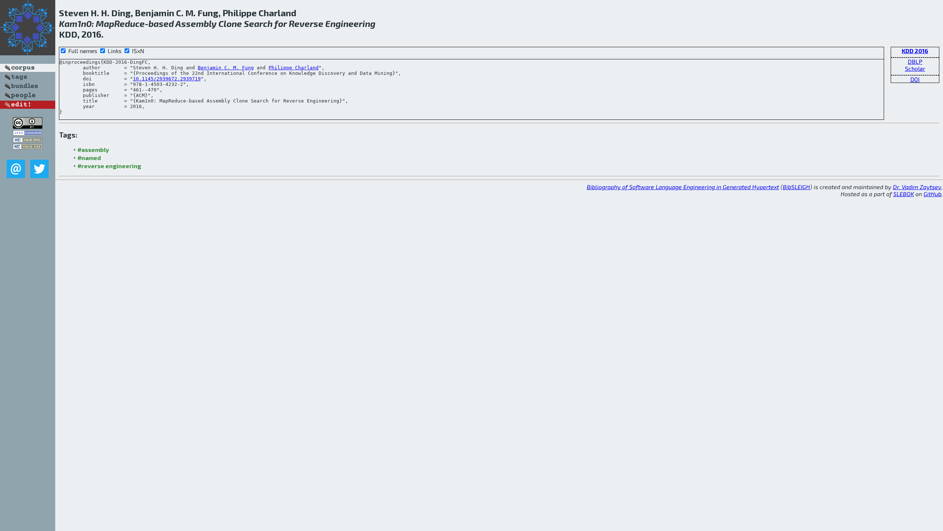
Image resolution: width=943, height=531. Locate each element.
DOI (915, 79)
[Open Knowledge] (27, 133)
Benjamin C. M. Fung (226, 67)
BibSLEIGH (796, 186)
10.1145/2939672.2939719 (167, 78)
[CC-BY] (27, 126)
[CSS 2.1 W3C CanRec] (27, 154)
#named (89, 157)
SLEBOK (903, 193)
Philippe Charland (294, 67)
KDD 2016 (915, 50)
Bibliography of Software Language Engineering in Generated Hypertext (683, 186)
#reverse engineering (109, 165)
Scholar (915, 68)
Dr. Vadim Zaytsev (917, 186)
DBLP (915, 61)
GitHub (932, 193)
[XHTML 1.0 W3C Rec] (27, 140)
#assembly (93, 149)
